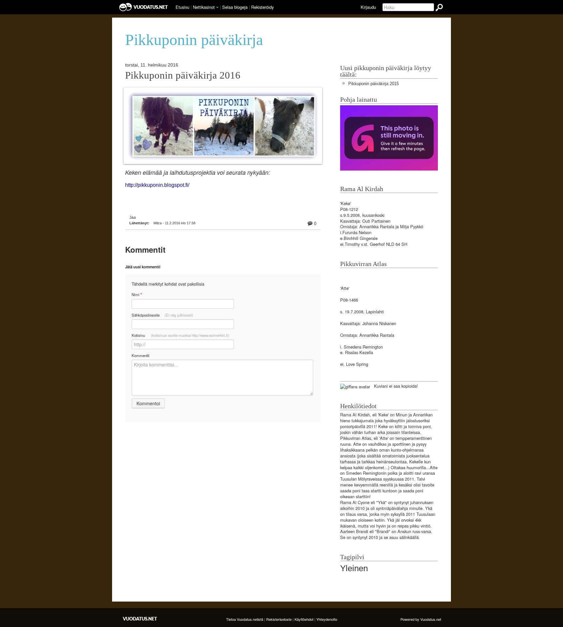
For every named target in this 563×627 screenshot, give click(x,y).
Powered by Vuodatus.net (420, 619)
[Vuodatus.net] (140, 619)
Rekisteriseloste (279, 619)
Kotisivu (180, 335)
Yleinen (354, 568)
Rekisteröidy (262, 7)
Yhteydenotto (326, 619)
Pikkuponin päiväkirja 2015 (373, 83)
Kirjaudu (368, 7)
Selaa (235, 7)
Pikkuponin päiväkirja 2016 (182, 75)
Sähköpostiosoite (162, 315)
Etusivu (182, 7)
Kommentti (141, 355)
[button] (217, 7)
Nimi (137, 294)
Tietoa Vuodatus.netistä (244, 619)
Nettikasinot (204, 7)
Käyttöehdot (304, 619)
